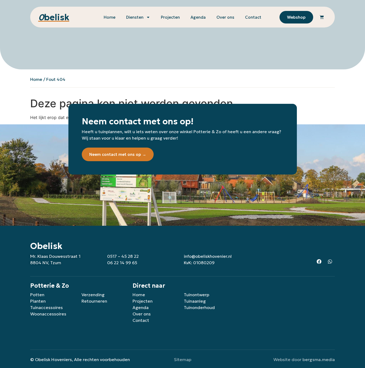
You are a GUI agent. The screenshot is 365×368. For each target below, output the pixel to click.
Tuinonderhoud (199, 307)
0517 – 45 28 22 (123, 256)
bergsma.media (318, 359)
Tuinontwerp (196, 294)
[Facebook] (319, 261)
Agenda (198, 17)
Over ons (225, 17)
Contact (253, 17)
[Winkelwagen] (322, 17)
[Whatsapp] (330, 261)
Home (109, 17)
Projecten (170, 17)
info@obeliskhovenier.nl (208, 256)
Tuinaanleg (195, 301)
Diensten (134, 17)
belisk (53, 17)
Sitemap (182, 359)
